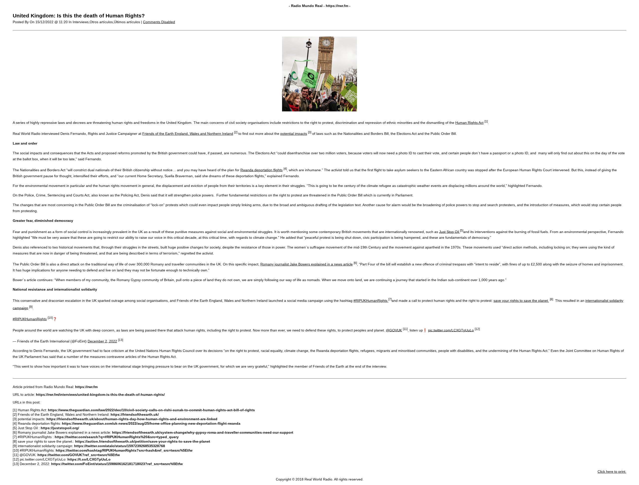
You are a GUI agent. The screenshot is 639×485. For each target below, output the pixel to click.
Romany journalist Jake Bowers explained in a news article (306, 264)
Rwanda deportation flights (261, 170)
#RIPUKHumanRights (370, 301)
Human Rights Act (469, 123)
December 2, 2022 (102, 341)
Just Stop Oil (449, 232)
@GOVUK (394, 330)
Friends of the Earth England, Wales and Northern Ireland (187, 134)
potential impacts (293, 134)
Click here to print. (612, 472)
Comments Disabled (159, 22)
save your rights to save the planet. (521, 301)
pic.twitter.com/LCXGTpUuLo (451, 330)
